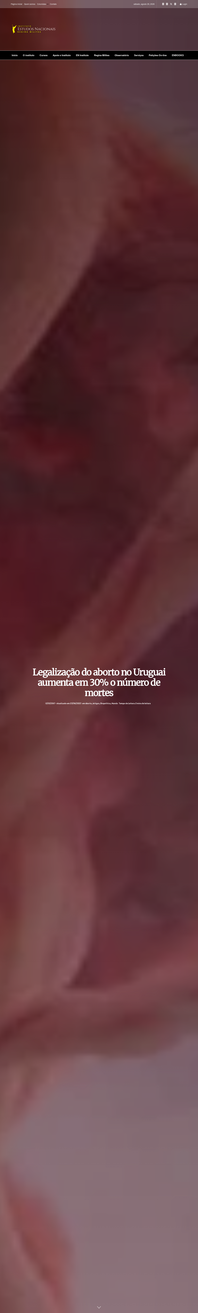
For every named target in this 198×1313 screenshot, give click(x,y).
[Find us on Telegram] (175, 4)
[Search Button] (186, 55)
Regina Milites (101, 55)
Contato (53, 4)
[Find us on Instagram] (163, 4)
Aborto (88, 703)
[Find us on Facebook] (167, 4)
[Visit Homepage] (43, 29)
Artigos (96, 703)
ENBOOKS (178, 55)
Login (184, 4)
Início (15, 55)
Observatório (122, 55)
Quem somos (29, 4)
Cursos (43, 55)
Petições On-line (158, 55)
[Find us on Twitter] (171, 4)
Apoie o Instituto (62, 55)
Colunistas (41, 4)
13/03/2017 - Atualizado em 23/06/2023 (63, 703)
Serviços (139, 55)
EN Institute (82, 55)
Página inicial (16, 4)
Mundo (115, 703)
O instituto (28, 55)
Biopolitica (105, 703)
